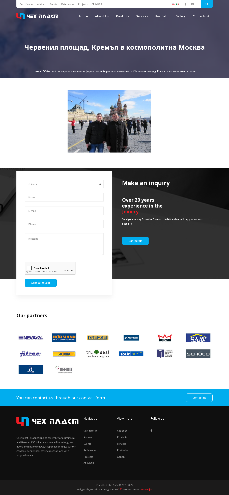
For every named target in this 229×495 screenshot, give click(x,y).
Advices (41, 4)
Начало (38, 71)
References (67, 4)
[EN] (174, 4)
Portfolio (161, 16)
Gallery (181, 16)
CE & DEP (97, 4)
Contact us (135, 241)
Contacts (200, 16)
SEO (120, 489)
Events (53, 4)
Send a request (40, 283)
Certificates (26, 4)
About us (102, 16)
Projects (83, 4)
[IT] (178, 4)
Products (122, 16)
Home (83, 16)
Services (142, 16)
